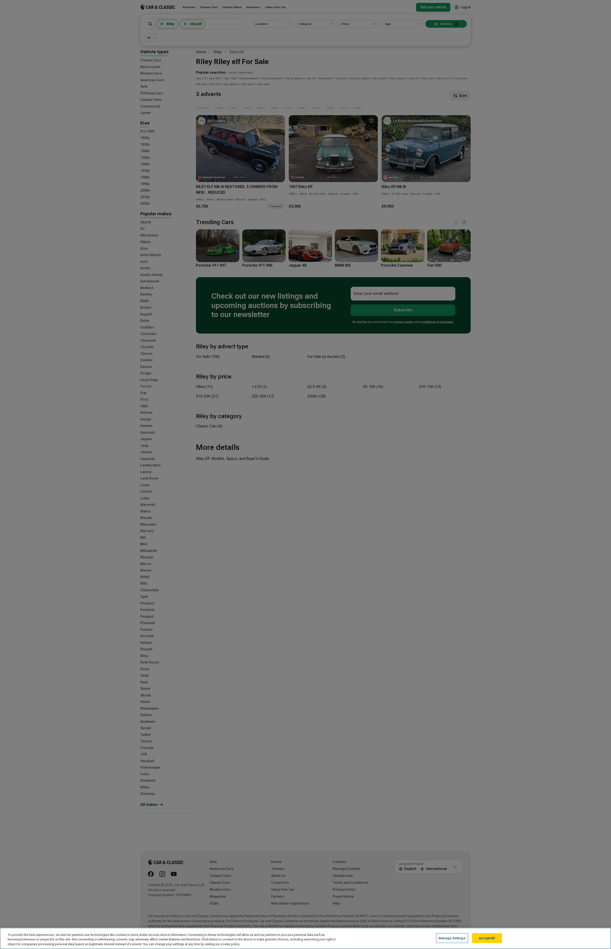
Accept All (487, 938)
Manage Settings (452, 938)
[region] (305, 938)
